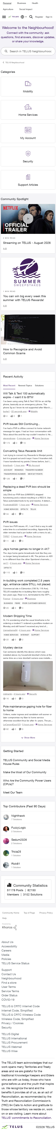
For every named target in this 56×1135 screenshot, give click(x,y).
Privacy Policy (46, 912)
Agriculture (8, 9)
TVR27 (6, 536)
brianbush (8, 465)
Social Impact (25, 9)
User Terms (8, 986)
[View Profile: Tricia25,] (6, 853)
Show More (29, 737)
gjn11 (5, 563)
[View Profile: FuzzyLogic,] (6, 829)
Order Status (9, 995)
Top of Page (29, 912)
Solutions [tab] (39, 385)
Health (35, 3)
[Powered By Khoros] (28, 926)
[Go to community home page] (13, 17)
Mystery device (12, 647)
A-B (5, 248)
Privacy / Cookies (12, 1023)
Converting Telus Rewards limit (22, 451)
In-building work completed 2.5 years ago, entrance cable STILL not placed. (27, 582)
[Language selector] (23, 17)
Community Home (10, 912)
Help (4, 918)
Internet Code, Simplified (17, 1010)
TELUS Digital (10, 1034)
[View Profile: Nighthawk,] (6, 817)
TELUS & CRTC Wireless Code (21, 1014)
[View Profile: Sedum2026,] (6, 841)
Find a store (8, 982)
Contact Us (8, 974)
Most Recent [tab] (9, 385)
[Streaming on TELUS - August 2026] (28, 219)
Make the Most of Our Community (24, 772)
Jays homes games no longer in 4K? (26, 549)
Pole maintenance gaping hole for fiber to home (27, 708)
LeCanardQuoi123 (12, 724)
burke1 (6, 411)
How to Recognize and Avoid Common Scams (22, 351)
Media (5, 954)
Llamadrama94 (10, 630)
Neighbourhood (11, 978)
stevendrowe (9, 438)
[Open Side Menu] (4, 17)
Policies (6, 959)
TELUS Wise (9, 1051)
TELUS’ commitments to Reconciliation (26, 1117)
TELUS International (14, 1038)
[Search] (31, 17)
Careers (6, 950)
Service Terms (10, 991)
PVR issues (10, 522)
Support (6, 969)
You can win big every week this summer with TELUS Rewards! (24, 298)
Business (21, 3)
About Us (7, 942)
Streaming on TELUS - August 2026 (27, 242)
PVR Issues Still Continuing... (21, 424)
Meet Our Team (12, 792)
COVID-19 (7, 999)
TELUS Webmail (11, 1046)
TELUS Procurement (14, 1042)
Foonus (6, 598)
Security (6, 1027)
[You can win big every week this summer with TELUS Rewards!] (28, 272)
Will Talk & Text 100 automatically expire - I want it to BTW (24, 395)
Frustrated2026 (10, 504)
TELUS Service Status (15, 963)
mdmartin (7, 694)
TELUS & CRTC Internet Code (20, 1006)
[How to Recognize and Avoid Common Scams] (28, 329)
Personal (7, 3)
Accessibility (9, 946)
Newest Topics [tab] (25, 385)
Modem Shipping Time (17, 616)
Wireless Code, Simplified (17, 1019)
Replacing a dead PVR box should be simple (26, 488)
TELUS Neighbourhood (14, 62)
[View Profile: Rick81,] (6, 865)
